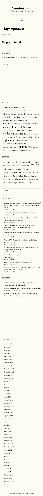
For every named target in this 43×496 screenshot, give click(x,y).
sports (15, 179)
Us (27, 182)
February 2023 (8, 475)
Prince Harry (33, 134)
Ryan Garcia (11, 137)
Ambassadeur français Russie (13, 111)
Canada (36, 162)
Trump (22, 146)
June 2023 (7, 462)
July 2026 (7, 347)
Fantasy (23, 166)
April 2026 (7, 356)
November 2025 (9, 372)
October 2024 (8, 412)
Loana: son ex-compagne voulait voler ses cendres (20, 213)
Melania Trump (8, 130)
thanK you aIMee (22, 141)
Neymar (29, 130)
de (13, 165)
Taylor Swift (9, 140)
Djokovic (34, 117)
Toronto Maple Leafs (10, 147)
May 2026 (7, 353)
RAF (4, 137)
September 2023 (9, 453)
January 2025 (8, 403)
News (14, 172)
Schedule (19, 176)
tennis (36, 179)
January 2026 (8, 366)
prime (5, 176)
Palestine (19, 133)
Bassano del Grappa (25, 114)
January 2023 (8, 478)
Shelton (27, 176)
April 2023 (7, 469)
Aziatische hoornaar (9, 114)
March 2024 (8, 434)
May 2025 (7, 391)
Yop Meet (12, 57)
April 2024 (7, 431)
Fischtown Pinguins (30, 124)
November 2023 (9, 447)
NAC (23, 130)
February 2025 (8, 400)
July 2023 (7, 459)
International (17, 169)
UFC (30, 147)
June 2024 (7, 425)
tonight (14, 183)
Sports (19, 137)
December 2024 (9, 406)
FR (32, 165)
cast (4, 166)
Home (4, 34)
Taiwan (36, 137)
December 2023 (9, 444)
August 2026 (8, 344)
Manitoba (7, 172)
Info (9, 169)
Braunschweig (16, 117)
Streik (25, 137)
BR (16, 162)
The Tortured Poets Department (14, 144)
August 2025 (8, 381)
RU (14, 175)
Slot (4, 179)
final (28, 166)
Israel (20, 127)
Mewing (17, 130)
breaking (23, 162)
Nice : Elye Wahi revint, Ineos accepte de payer (19, 262)
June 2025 (7, 387)
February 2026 (8, 362)
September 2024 (9, 416)
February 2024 (8, 437)
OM (12, 134)
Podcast (35, 173)
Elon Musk (8, 123)
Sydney (30, 137)
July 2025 (7, 384)
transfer (21, 183)
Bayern (36, 114)
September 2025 (9, 378)
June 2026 (7, 350)
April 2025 (7, 394)
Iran (14, 126)
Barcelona (10, 162)
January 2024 (8, 441)
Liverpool (27, 127)
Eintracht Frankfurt (21, 120)
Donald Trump (8, 120)
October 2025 (8, 375)
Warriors (36, 147)
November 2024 (9, 409)
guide (5, 169)
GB (37, 165)
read (9, 176)
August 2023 (8, 456)
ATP (4, 162)
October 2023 (8, 450)
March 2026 (8, 359)
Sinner (33, 176)
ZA (31, 182)
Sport (9, 179)
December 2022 (9, 481)
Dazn (8, 166)
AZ (32, 110)
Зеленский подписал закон (20, 150)
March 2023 (8, 472)
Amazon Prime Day (17, 107)
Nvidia (6, 133)
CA (29, 161)
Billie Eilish (6, 117)
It (23, 168)
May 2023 (7, 465)
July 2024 (7, 422)
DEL (17, 166)
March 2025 (8, 397)
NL (19, 172)
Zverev (6, 150)
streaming (22, 179)
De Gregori (26, 117)
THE (4, 183)
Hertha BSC (7, 127)
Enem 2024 (18, 124)
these (9, 183)
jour (27, 169)
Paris (26, 134)
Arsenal (27, 111)
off (26, 173)
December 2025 (9, 369)
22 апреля (6, 107)
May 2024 (7, 428)
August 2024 (8, 419)
